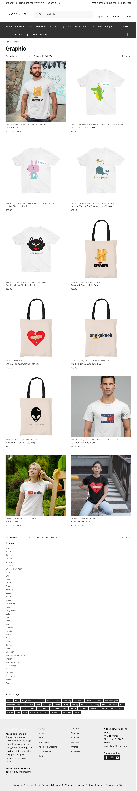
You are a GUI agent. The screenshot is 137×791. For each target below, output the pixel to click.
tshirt (18, 712)
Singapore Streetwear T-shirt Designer (32, 785)
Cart (129, 16)
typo (46, 712)
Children (82, 124)
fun (44, 705)
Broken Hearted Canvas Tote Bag (23, 364)
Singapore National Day (16, 655)
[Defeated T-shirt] (36, 91)
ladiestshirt (113, 705)
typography (55, 712)
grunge (66, 705)
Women (9, 683)
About (41, 733)
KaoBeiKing (24, 124)
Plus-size (10, 634)
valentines (67, 712)
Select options (36, 137)
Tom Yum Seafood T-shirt (84, 442)
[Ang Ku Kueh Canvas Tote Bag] (101, 327)
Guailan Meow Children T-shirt (21, 285)
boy (42, 701)
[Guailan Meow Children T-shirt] (36, 249)
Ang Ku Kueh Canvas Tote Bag (86, 364)
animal (9, 701)
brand (49, 701)
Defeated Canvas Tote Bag (84, 285)
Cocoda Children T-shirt (83, 127)
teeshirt (104, 708)
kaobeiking (95, 705)
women (77, 712)
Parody (34, 124)
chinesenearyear (111, 701)
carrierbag (67, 701)
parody (24, 708)
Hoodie (9, 596)
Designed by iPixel (115, 785)
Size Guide (43, 742)
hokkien (111, 124)
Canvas (9, 558)
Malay (8, 614)
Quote (113, 203)
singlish (119, 124)
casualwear (78, 701)
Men (7, 617)
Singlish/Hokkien (103, 440)
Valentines (104, 518)
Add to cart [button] (101, 294)
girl (50, 705)
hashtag (9, 589)
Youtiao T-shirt (13, 521)
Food (8, 124)
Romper (9, 645)
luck (121, 705)
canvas (57, 701)
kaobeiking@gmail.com (116, 746)
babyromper (26, 701)
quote (33, 708)
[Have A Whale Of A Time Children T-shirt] (101, 170)
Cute (89, 124)
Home (8, 42)
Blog (40, 756)
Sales (8, 648)
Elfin (95, 124)
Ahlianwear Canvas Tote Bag (20, 442)
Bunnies (9, 555)
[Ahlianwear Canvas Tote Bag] (36, 406)
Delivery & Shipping (47, 747)
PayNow (42, 737)
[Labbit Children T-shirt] (36, 170)
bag (36, 701)
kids (103, 705)
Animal (74, 124)
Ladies (17, 518)
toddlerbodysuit (116, 708)
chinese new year (13, 705)
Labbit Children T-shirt (17, 206)
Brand (8, 551)
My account (103, 16)
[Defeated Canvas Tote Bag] (101, 249)
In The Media (44, 751)
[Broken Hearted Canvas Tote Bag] (36, 327)
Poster (8, 638)
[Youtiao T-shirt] (36, 485)
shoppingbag (43, 708)
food (38, 705)
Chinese (9, 565)
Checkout (117, 16)
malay (9, 708)
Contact (42, 728)
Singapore (10, 652)
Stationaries (11, 666)
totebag (10, 712)
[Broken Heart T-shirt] (101, 485)
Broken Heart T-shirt (81, 521)
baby (17, 701)
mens (17, 708)
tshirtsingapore (35, 712)
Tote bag (96, 282)
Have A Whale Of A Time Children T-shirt (91, 206)
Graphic (14, 124)
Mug (7, 624)
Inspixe (9, 600)
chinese (99, 701)
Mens (8, 621)
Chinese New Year (14, 569)
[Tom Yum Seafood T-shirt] (101, 406)
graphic (57, 705)
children (89, 701)
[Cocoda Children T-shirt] (101, 91)
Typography (11, 676)
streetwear (83, 708)
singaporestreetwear (59, 708)
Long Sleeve (11, 610)
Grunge (9, 586)
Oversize (9, 627)
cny (25, 705)
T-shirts (42, 124)
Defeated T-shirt (14, 127)
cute (31, 705)
